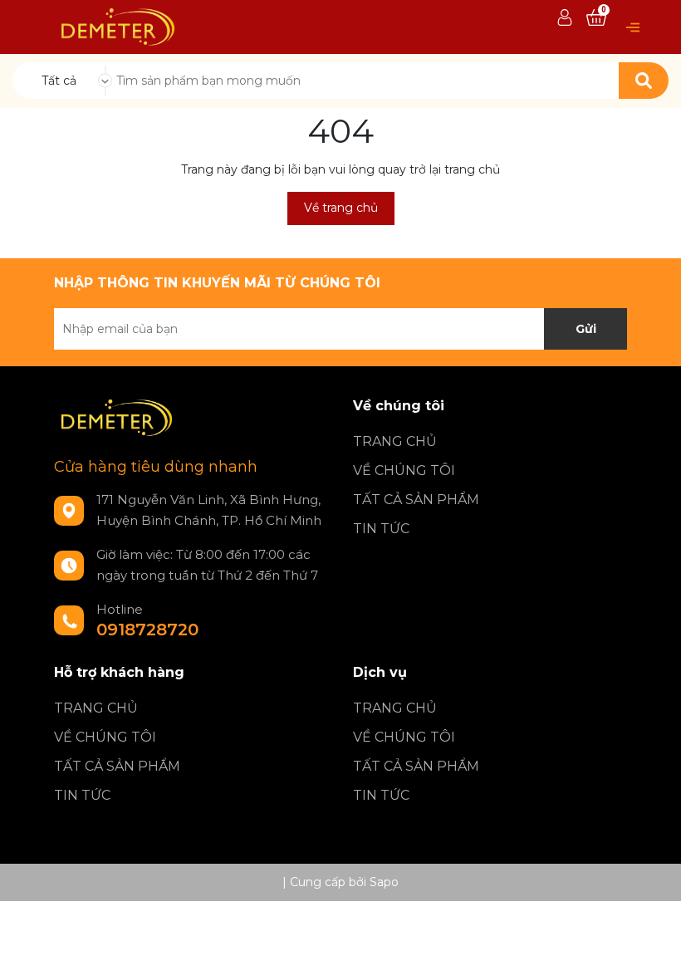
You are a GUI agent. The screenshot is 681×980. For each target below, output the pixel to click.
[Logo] (117, 25)
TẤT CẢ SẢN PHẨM (416, 499)
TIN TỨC (381, 529)
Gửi (586, 328)
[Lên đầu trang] (651, 950)
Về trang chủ (341, 207)
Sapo (384, 882)
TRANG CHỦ (395, 441)
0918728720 (147, 629)
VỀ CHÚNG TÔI (404, 470)
